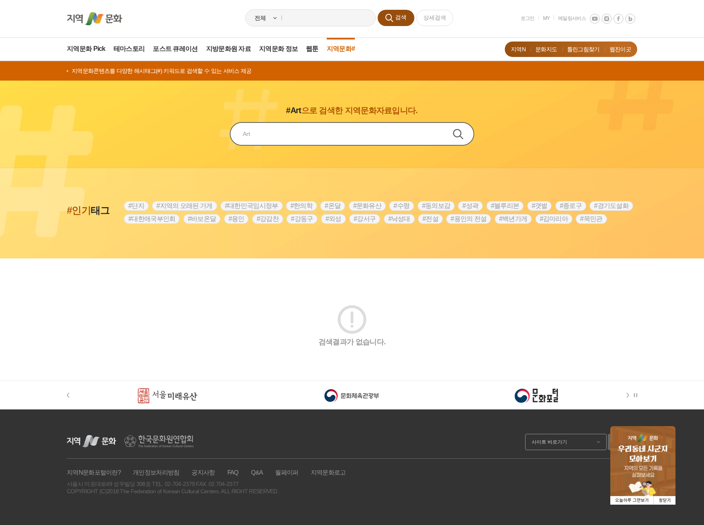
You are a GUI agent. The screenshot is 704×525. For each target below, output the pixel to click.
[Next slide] (629, 395)
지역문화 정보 (278, 48)
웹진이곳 (620, 49)
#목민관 (591, 218)
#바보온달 (202, 218)
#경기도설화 (611, 205)
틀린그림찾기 (583, 49)
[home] (94, 18)
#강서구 (365, 218)
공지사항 (203, 472)
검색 (463, 134)
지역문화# (341, 48)
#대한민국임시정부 (251, 205)
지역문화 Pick (86, 48)
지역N (518, 49)
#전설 (430, 218)
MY (546, 18)
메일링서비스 (572, 18)
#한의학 (301, 205)
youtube (594, 18)
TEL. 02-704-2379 (173, 484)
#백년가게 (513, 218)
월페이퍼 (286, 472)
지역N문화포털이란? (94, 472)
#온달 (333, 205)
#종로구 (571, 205)
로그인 (528, 18)
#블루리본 (505, 205)
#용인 (236, 218)
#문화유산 (367, 205)
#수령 (401, 205)
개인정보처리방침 (156, 472)
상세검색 (434, 17)
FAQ (233, 472)
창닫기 (665, 500)
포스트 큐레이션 (175, 48)
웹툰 (312, 48)
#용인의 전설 (468, 218)
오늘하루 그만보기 (632, 500)
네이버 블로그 (630, 18)
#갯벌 (540, 205)
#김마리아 (554, 218)
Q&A (257, 472)
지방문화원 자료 (228, 48)
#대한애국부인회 (151, 218)
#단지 (136, 205)
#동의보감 (436, 205)
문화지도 (546, 49)
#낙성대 (399, 218)
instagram (606, 18)
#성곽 (470, 205)
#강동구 (302, 218)
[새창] (167, 395)
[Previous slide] (72, 395)
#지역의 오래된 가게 (184, 205)
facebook (618, 18)
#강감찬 (268, 218)
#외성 (333, 218)
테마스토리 (129, 48)
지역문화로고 (328, 472)
